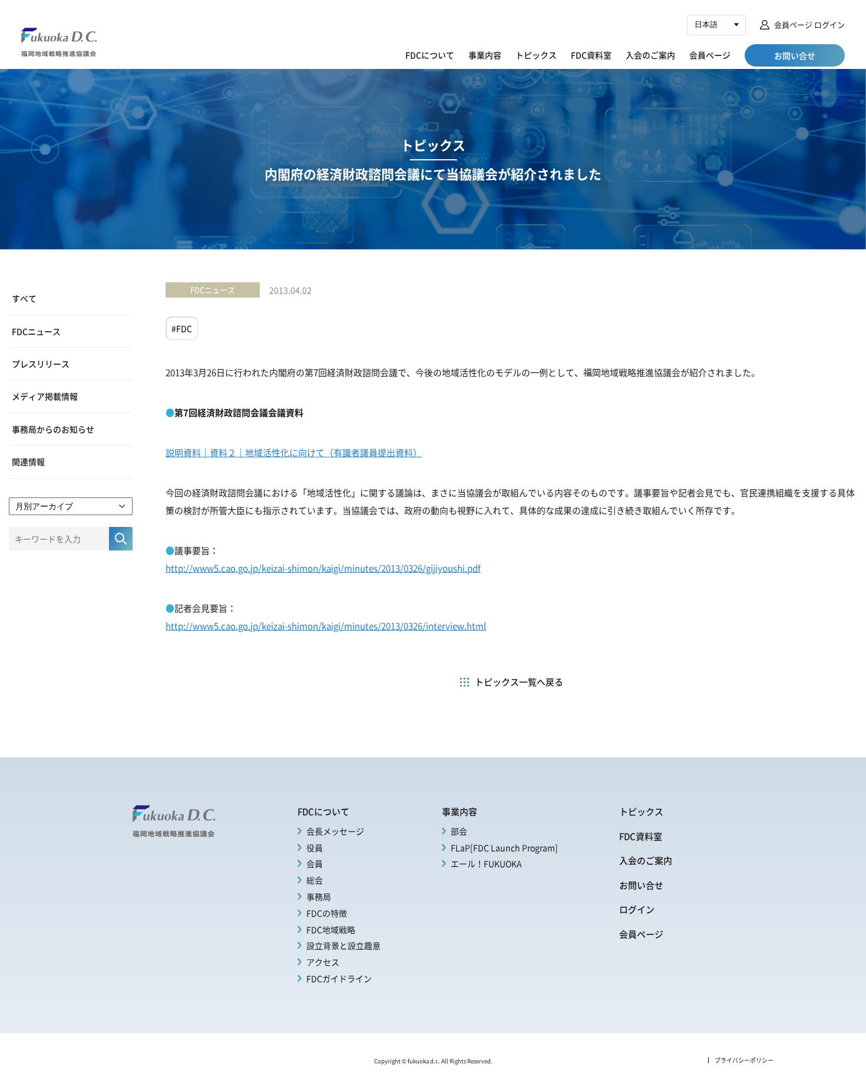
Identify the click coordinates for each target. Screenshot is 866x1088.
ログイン (637, 909)
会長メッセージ (335, 831)
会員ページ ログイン (809, 24)
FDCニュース (36, 331)
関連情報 (28, 461)
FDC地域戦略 (330, 929)
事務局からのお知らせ (53, 429)
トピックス (536, 55)
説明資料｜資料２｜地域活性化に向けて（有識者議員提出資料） (294, 452)
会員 (314, 863)
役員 (314, 847)
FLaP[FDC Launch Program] (504, 847)
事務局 (318, 896)
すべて (24, 298)
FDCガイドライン (339, 978)
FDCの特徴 (326, 913)
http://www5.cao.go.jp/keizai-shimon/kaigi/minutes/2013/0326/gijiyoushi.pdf (323, 568)
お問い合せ (641, 885)
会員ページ (710, 55)
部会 (459, 831)
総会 (314, 880)
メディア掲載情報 (45, 396)
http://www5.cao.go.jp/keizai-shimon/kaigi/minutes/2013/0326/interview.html (326, 625)
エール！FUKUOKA (486, 863)
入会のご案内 (650, 55)
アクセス (322, 962)
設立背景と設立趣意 (343, 945)
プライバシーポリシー (744, 1060)
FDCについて (429, 55)
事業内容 (484, 55)
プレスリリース (41, 364)
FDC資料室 (591, 55)
